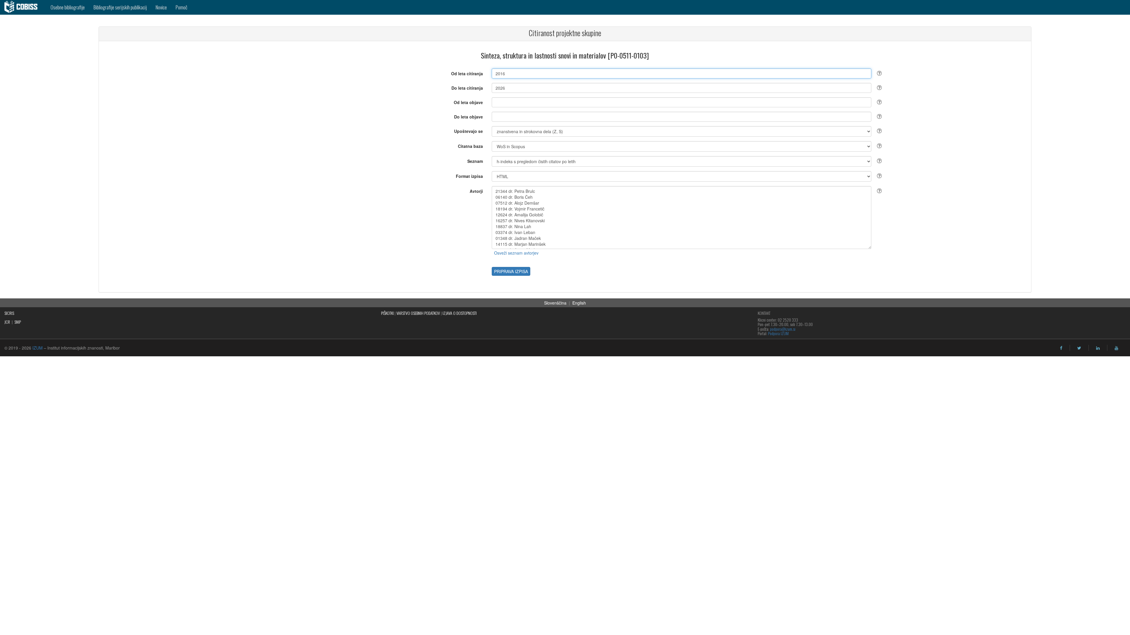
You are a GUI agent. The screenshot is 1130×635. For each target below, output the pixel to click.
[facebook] (1061, 348)
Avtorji (476, 191)
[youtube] (1116, 348)
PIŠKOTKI (387, 313)
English (579, 303)
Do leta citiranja (467, 88)
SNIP (17, 322)
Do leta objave (468, 117)
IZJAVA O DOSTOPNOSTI (460, 313)
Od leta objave (468, 102)
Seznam (475, 161)
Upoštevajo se (468, 131)
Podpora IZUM (778, 333)
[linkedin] (1098, 348)
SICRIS (9, 313)
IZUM (37, 348)
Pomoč (181, 7)
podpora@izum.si (782, 329)
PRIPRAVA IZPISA (511, 271)
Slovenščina (555, 303)
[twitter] (1079, 348)
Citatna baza (470, 146)
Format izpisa (469, 176)
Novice (161, 7)
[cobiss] (23, 7)
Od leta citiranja (467, 73)
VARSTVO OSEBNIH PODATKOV (418, 313)
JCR (7, 322)
